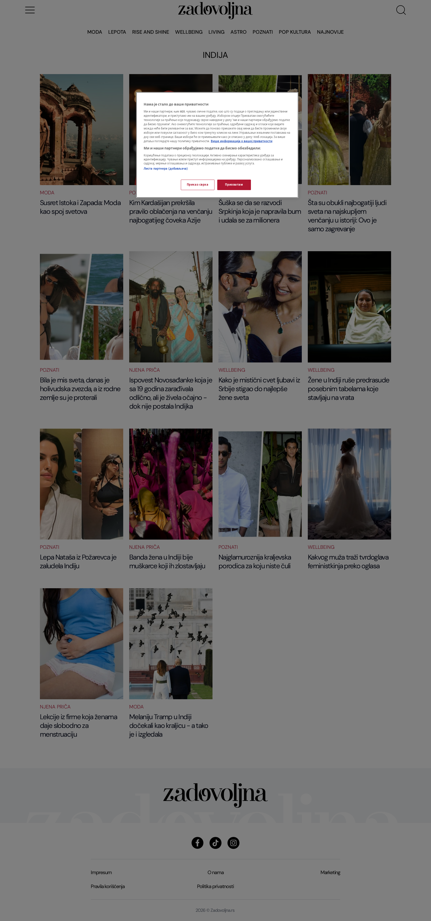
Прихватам (234, 185)
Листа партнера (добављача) (166, 169)
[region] (217, 145)
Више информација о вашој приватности (241, 141)
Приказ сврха (198, 185)
